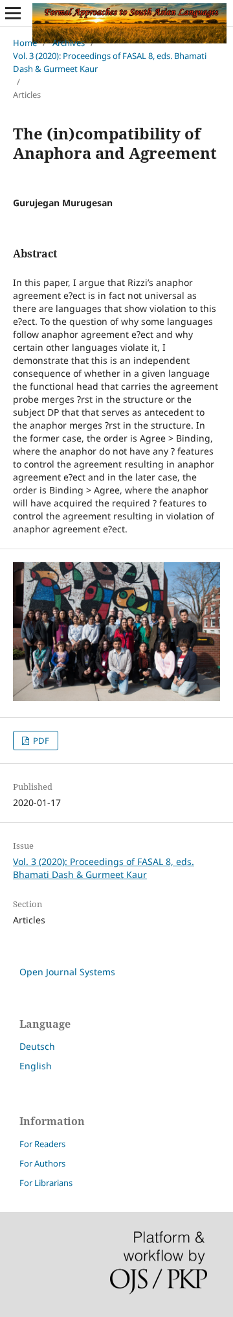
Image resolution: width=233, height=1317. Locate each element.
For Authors (42, 1163)
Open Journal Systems (67, 972)
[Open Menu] (13, 13)
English (35, 1066)
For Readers (42, 1144)
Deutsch (37, 1046)
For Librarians (45, 1183)
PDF (40, 740)
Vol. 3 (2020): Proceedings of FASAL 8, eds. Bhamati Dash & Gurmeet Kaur (109, 62)
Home (25, 43)
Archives (68, 43)
